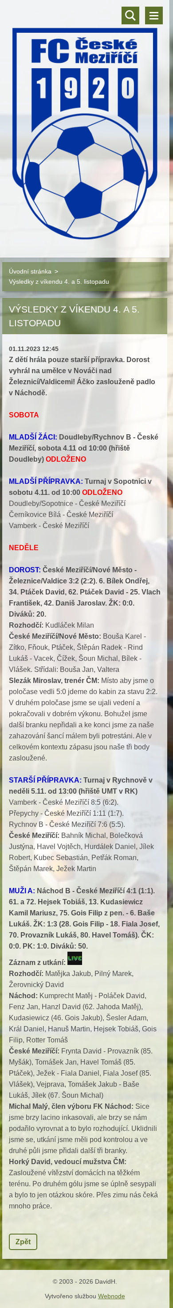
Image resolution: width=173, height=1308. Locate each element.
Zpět (23, 1242)
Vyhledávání (130, 15)
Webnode (111, 1296)
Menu (154, 15)
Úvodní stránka (30, 271)
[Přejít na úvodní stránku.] (84, 123)
